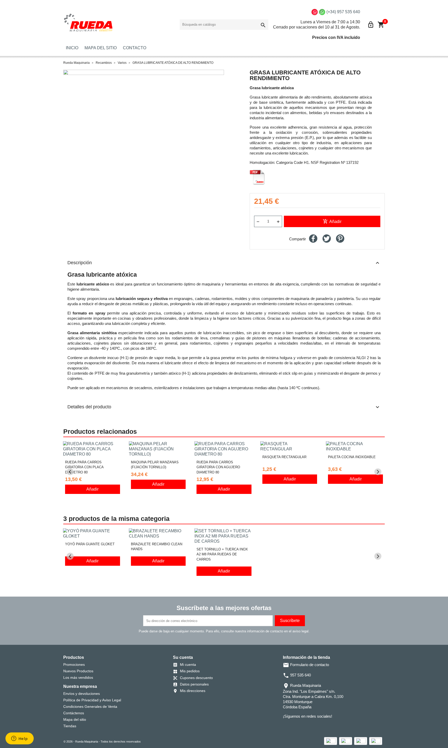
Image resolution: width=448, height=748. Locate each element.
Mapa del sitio (74, 719)
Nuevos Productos (78, 671)
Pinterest (340, 238)
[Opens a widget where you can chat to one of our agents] (19, 738)
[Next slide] (377, 471)
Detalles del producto (224, 407)
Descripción (224, 263)
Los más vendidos (78, 677)
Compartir (313, 238)
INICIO (72, 48)
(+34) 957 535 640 (343, 12)
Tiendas (69, 726)
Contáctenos (73, 713)
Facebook (286, 727)
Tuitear (326, 238)
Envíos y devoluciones (81, 693)
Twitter (294, 727)
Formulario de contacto (306, 664)
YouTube (301, 727)
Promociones (74, 664)
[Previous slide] (70, 471)
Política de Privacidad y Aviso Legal (92, 700)
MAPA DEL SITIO (101, 48)
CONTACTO (134, 48)
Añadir (332, 221)
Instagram (308, 727)
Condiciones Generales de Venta (90, 706)
